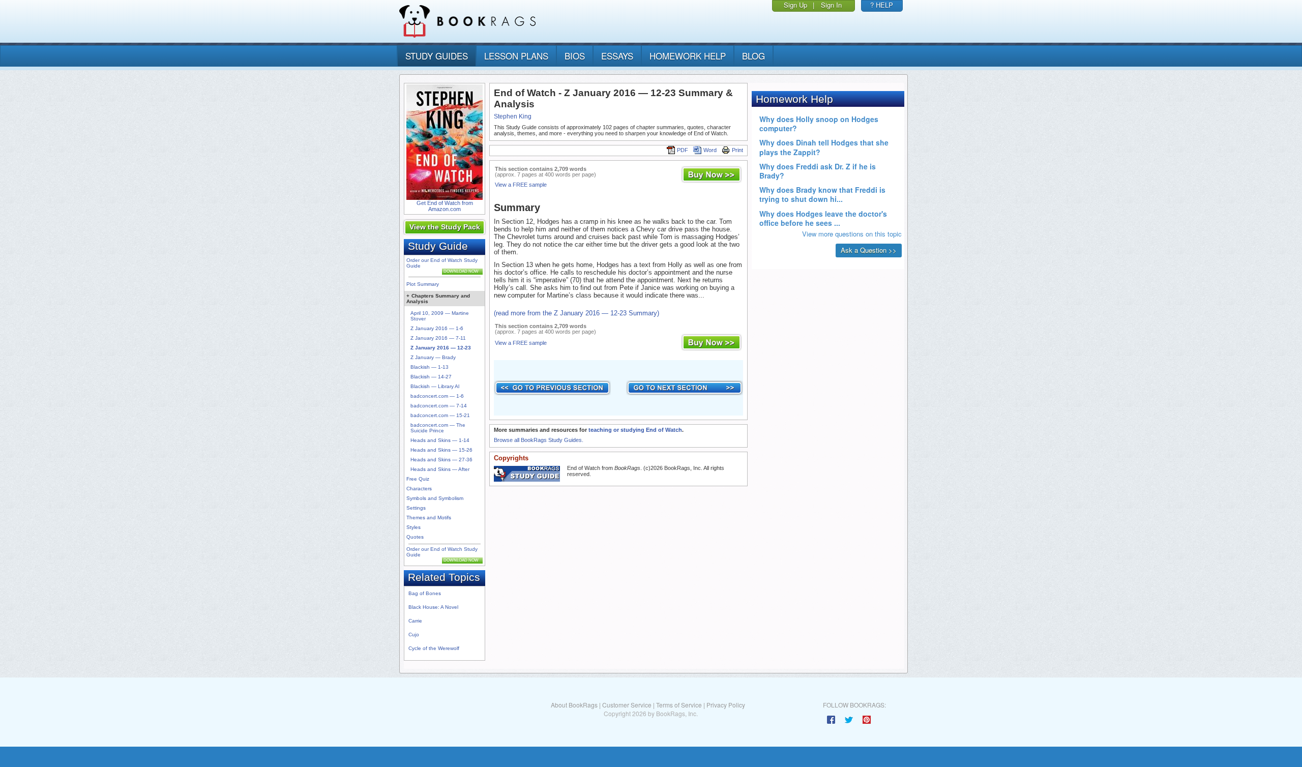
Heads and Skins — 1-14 (439, 440)
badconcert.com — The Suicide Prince (437, 427)
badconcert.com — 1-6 (437, 396)
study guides (436, 55)
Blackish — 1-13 (429, 367)
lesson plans (516, 55)
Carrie (415, 621)
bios (575, 55)
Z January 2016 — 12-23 (440, 347)
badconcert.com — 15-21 (440, 415)
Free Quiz (417, 479)
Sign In (831, 5)
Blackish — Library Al (434, 386)
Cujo (413, 634)
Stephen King (512, 116)
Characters (419, 488)
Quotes (415, 537)
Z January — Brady (433, 357)
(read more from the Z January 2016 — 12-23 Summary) (576, 313)
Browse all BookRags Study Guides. (538, 440)
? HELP (881, 5)
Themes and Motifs (428, 517)
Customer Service (627, 704)
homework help (687, 55)
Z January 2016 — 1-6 (436, 328)
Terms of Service (679, 704)
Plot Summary (422, 284)
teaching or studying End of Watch (635, 430)
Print (737, 150)
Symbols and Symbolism (434, 498)
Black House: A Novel (433, 607)
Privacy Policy (725, 704)
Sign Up (795, 5)
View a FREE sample (521, 185)
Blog (753, 55)
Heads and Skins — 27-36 (441, 459)
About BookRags (574, 704)
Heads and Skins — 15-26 (441, 450)
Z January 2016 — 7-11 (438, 338)
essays (617, 55)
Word (710, 150)
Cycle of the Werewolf (433, 648)
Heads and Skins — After (439, 469)
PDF (682, 150)
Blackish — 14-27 (431, 376)
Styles (413, 527)
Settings (416, 508)
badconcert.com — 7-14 (438, 405)
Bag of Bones (424, 593)
